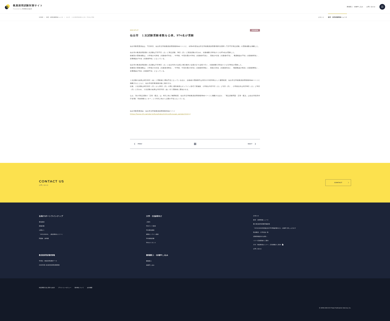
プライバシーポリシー (64, 287)
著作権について (79, 287)
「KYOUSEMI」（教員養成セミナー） (51, 234)
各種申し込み (150, 265)
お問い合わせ (370, 7)
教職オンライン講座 (152, 234)
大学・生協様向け (154, 216)
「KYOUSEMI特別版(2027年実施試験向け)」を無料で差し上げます (274, 228)
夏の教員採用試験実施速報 (261, 224)
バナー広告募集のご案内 (261, 240)
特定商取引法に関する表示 (47, 287)
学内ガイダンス (151, 242)
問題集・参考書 (44, 238)
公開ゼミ (42, 230)
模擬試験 (42, 226)
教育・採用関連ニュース (261, 220)
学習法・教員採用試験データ (48, 261)
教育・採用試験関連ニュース (54, 17)
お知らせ (321, 17)
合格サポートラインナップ (51, 216)
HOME (41, 17)
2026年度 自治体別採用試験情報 (49, 265)
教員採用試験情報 (47, 255)
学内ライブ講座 (151, 226)
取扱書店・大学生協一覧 (261, 232)
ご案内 (148, 222)
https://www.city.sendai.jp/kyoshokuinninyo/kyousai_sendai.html (159, 114)
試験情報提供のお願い (260, 236)
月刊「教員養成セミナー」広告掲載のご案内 (267, 244)
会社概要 (89, 287)
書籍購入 (149, 261)
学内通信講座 (150, 230)
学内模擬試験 (150, 238)
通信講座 (42, 222)
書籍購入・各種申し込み (355, 7)
